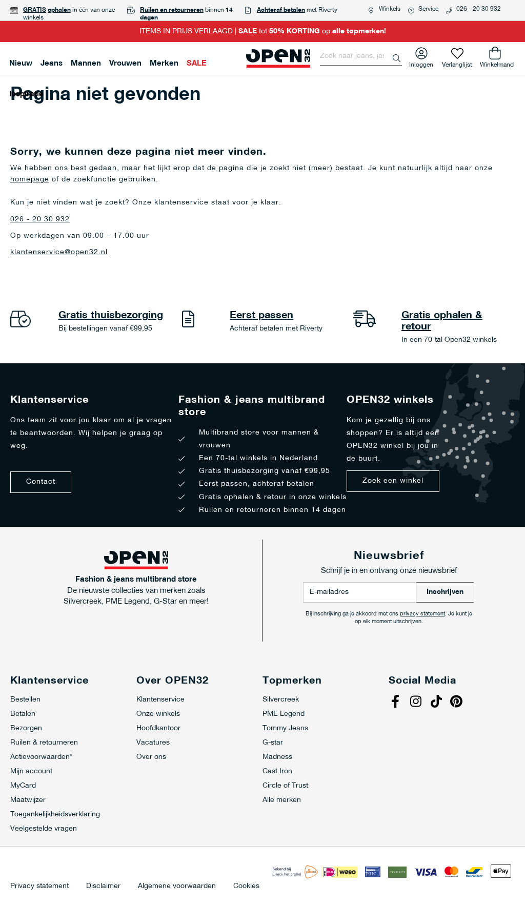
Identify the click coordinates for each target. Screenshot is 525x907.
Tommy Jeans (285, 728)
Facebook (396, 702)
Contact (40, 482)
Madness (277, 757)
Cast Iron (277, 771)
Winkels (389, 9)
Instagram (417, 702)
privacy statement (422, 614)
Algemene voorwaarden (177, 886)
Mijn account (31, 771)
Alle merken (281, 800)
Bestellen (25, 700)
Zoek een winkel (392, 481)
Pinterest (458, 702)
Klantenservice (160, 700)
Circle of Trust (285, 786)
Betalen (22, 714)
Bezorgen (26, 728)
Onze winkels (158, 714)
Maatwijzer (28, 800)
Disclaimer (103, 886)
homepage (29, 179)
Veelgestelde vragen (43, 829)
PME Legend (283, 714)
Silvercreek (280, 700)
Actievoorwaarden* (41, 757)
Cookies (246, 886)
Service (428, 9)
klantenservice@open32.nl (59, 252)
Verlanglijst (457, 63)
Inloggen (421, 63)
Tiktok (437, 702)
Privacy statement (39, 886)
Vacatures (153, 743)
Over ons (151, 757)
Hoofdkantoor (158, 728)
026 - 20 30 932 (478, 9)
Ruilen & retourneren (44, 743)
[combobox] (361, 56)
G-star (272, 743)
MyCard (23, 786)
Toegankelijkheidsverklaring (55, 814)
